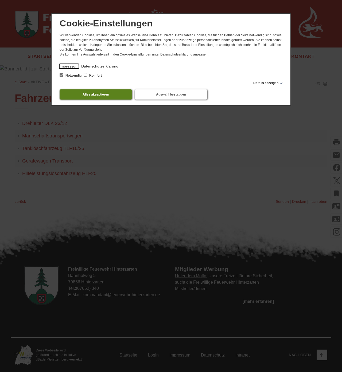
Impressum (69, 66)
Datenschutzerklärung (99, 66)
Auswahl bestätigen (171, 94)
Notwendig (73, 75)
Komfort (95, 75)
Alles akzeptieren (96, 94)
